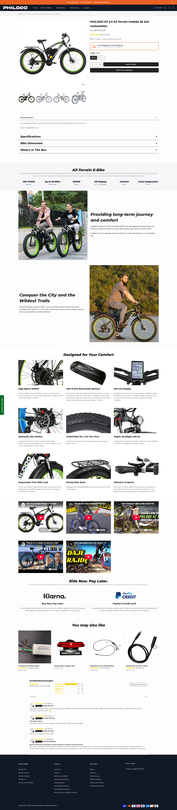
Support (86, 8)
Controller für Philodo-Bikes (28, 666)
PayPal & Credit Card (124, 603)
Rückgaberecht (59, 782)
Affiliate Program (95, 779)
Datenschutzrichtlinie (61, 779)
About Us (93, 773)
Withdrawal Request (97, 786)
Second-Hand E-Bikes (25, 782)
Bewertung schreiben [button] (138, 684)
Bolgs (92, 769)
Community (74, 8)
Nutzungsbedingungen (62, 789)
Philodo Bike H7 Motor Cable (137, 666)
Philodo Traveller (24, 776)
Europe (159, 8)
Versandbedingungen (61, 786)
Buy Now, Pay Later (52, 603)
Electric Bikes (46, 8)
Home (35, 8)
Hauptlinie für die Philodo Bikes (102, 666)
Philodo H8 (22, 769)
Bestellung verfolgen (61, 776)
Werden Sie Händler (97, 782)
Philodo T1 (21, 779)
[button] (94, 35)
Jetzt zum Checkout (124, 70)
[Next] (155, 647)
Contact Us (57, 769)
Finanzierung (94, 776)
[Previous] (22, 647)
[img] (40, 704)
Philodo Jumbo (23, 773)
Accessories (60, 8)
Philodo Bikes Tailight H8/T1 (64, 666)
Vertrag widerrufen (2, 405)
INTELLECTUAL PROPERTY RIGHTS (65, 792)
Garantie (57, 773)
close (4, 2)
